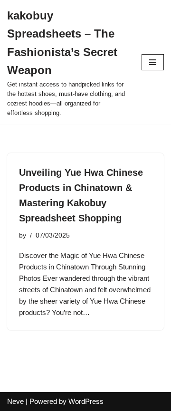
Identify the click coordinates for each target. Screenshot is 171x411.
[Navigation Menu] (153, 62)
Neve (15, 401)
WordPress (86, 401)
